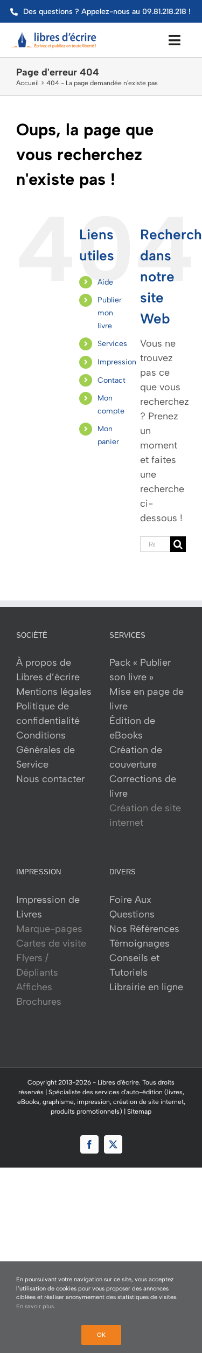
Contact (111, 380)
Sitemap (139, 1111)
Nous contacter (50, 779)
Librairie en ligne (146, 987)
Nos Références (144, 929)
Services (112, 343)
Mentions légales (54, 692)
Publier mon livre (109, 312)
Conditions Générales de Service (45, 749)
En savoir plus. (35, 1306)
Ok (101, 1334)
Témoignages (139, 943)
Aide (105, 282)
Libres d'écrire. (119, 1082)
